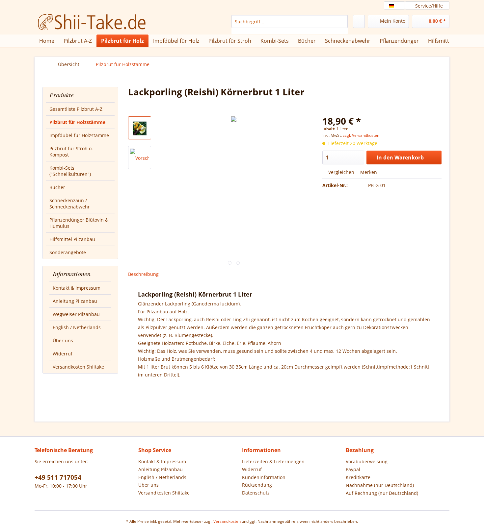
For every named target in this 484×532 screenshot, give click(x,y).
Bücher (57, 187)
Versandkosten (227, 521)
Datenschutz (256, 493)
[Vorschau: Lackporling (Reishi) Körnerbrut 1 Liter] (139, 127)
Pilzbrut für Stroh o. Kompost (71, 151)
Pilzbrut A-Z (78, 40)
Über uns (63, 340)
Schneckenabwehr (347, 40)
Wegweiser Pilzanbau (76, 314)
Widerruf (62, 354)
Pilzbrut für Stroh (229, 40)
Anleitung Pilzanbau (75, 301)
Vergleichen (340, 172)
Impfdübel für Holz (176, 40)
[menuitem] (289, 24)
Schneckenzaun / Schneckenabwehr (69, 203)
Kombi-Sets (274, 40)
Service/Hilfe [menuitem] (429, 6)
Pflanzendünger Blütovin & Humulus (78, 223)
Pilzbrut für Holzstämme (77, 122)
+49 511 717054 (58, 477)
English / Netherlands (77, 327)
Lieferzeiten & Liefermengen (273, 461)
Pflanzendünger (399, 40)
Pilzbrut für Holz (122, 40)
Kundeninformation (263, 477)
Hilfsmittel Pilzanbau (72, 239)
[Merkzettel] (359, 21)
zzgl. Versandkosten (361, 135)
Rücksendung (257, 485)
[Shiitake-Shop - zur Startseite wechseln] (87, 23)
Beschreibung (143, 274)
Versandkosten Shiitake (78, 367)
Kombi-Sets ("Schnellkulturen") (70, 171)
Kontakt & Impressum (76, 288)
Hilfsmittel (440, 40)
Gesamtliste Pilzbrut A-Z (75, 109)
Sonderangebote (67, 252)
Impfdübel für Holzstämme (79, 135)
